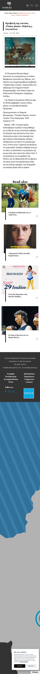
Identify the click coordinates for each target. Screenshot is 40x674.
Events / (15, 13)
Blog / (11, 13)
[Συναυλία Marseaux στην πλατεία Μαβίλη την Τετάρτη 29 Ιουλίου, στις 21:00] (20, 279)
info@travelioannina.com (12, 368)
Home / (7, 13)
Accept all (19, 666)
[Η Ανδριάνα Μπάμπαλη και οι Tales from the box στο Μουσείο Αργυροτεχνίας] (20, 198)
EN (27, 5)
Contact (29, 382)
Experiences (29, 376)
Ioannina (11, 374)
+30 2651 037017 (20, 364)
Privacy (35, 672)
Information (29, 374)
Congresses (29, 379)
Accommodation (11, 379)
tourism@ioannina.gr (29, 368)
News (10, 382)
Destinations (10, 376)
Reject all (30, 666)
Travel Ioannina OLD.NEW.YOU (7, 6)
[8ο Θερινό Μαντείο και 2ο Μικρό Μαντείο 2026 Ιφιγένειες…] (20, 320)
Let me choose (24, 661)
